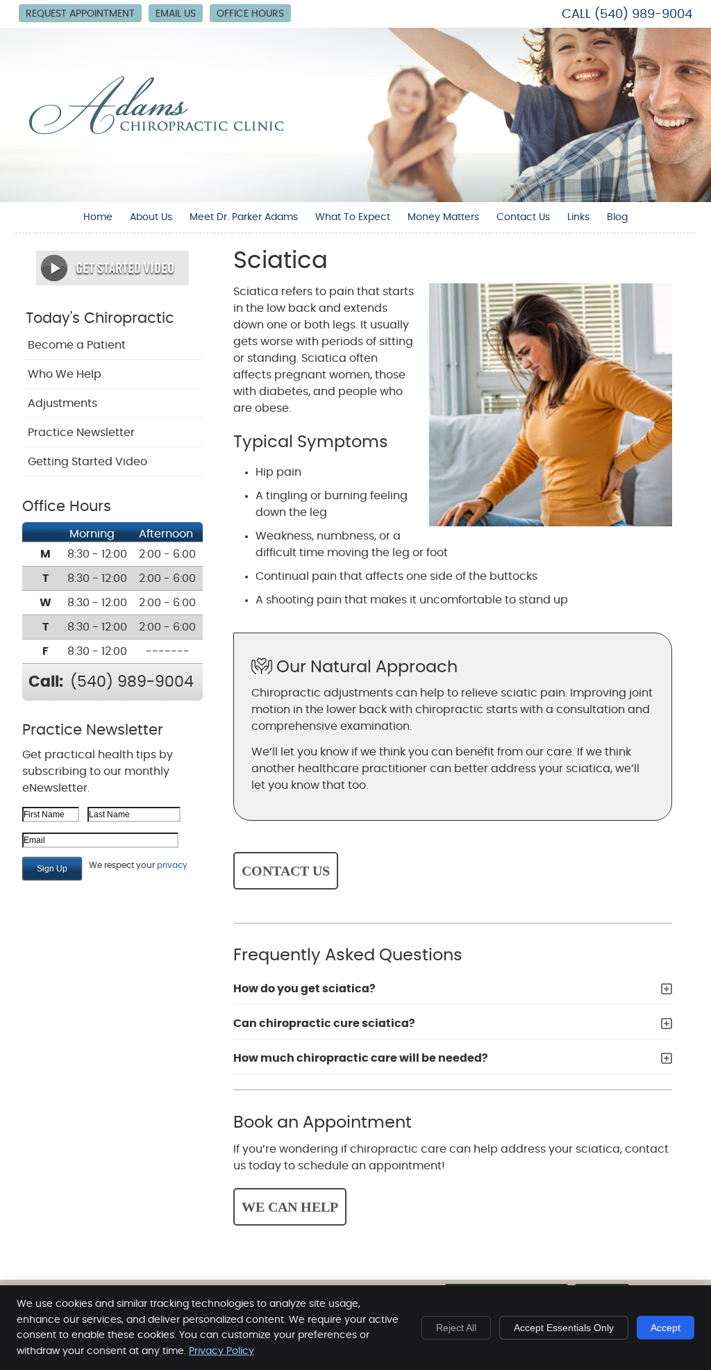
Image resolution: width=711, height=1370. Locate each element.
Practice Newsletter (81, 432)
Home (97, 217)
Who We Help (64, 374)
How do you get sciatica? (304, 988)
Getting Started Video (87, 461)
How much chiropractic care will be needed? (360, 1058)
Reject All (456, 1327)
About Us (151, 217)
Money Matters (443, 217)
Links (578, 217)
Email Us (176, 14)
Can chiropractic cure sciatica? (324, 1023)
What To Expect (352, 217)
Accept (665, 1327)
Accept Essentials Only (564, 1327)
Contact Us (523, 217)
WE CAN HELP (290, 1206)
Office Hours (250, 14)
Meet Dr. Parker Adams (244, 217)
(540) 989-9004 (643, 14)
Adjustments (62, 403)
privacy (172, 865)
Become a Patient (77, 345)
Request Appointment (80, 14)
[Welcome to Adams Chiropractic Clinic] (156, 130)
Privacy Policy (221, 1351)
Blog (617, 217)
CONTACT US (286, 870)
